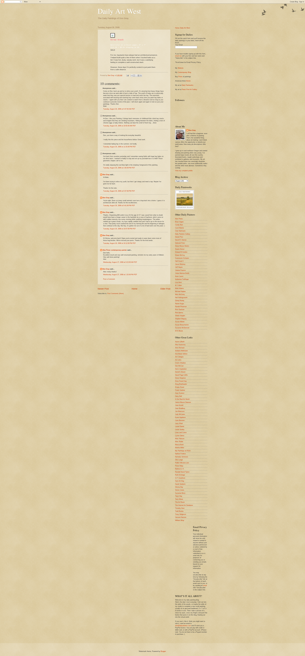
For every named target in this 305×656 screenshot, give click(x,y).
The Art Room (180, 502)
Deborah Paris (180, 243)
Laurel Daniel (179, 426)
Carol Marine (179, 228)
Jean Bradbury (180, 408)
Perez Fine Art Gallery (189, 89)
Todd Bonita (179, 511)
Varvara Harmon (180, 517)
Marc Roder (179, 441)
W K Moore (179, 331)
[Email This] (132, 75)
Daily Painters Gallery (182, 234)
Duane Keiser (179, 249)
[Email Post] (127, 75)
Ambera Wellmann (181, 351)
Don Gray (106, 174)
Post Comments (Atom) (115, 293)
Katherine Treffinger (182, 279)
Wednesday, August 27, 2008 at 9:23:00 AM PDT (120, 262)
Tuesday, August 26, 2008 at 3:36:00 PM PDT (119, 168)
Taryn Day (178, 496)
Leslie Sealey (179, 429)
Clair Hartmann (180, 231)
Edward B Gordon (181, 252)
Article (188, 81)
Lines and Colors (181, 432)
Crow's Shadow (180, 363)
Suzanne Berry (180, 493)
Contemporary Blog (184, 72)
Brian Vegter (179, 222)
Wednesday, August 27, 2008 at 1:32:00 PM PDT (120, 274)
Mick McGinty (180, 294)
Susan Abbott (179, 322)
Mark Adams (179, 288)
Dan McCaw (179, 366)
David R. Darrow (180, 240)
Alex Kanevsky (180, 345)
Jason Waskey (180, 264)
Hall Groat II (179, 261)
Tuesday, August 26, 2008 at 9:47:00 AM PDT (119, 109)
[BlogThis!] (134, 75)
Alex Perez (179, 219)
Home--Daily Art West (182, 28)
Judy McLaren (180, 414)
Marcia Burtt (179, 445)
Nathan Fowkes (180, 454)
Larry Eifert (179, 423)
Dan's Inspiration (181, 369)
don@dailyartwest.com (183, 625)
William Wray (179, 520)
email (205, 585)
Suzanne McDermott (182, 328)
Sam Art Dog (179, 481)
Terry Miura (179, 499)
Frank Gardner (180, 390)
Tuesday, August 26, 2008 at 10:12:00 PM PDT (119, 243)
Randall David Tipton (182, 472)
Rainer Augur (179, 303)
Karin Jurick (179, 276)
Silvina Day (179, 487)
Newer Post (103, 289)
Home (134, 289)
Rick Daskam (179, 309)
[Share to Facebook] (138, 75)
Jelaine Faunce (180, 270)
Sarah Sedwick (180, 484)
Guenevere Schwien (182, 258)
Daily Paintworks (187, 85)
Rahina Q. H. (179, 469)
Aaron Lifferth (179, 342)
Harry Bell (178, 396)
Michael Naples (180, 291)
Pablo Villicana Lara (182, 463)
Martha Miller (179, 448)
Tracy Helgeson (180, 514)
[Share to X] (136, 75)
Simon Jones (179, 490)
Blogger (163, 651)
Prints (180, 76)
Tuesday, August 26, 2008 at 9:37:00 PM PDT (119, 191)
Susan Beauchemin (182, 325)
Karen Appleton (180, 417)
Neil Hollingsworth (181, 297)
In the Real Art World (182, 399)
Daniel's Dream (180, 372)
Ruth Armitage (180, 475)
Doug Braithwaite (181, 384)
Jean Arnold (179, 405)
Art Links (178, 360)
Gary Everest (179, 393)
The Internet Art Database (184, 505)
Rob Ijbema (179, 313)
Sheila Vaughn (180, 316)
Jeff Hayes (179, 267)
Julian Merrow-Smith (182, 273)
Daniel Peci (179, 237)
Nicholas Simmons (181, 457)
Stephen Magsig (180, 319)
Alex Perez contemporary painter (115, 250)
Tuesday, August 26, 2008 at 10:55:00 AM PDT (119, 126)
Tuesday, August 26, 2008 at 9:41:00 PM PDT (119, 205)
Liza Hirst (178, 282)
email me (178, 56)
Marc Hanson (179, 438)
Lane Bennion (180, 420)
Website (180, 68)
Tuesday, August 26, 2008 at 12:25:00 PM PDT (119, 147)
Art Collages (179, 357)
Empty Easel (179, 387)
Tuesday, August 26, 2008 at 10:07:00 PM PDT (119, 229)
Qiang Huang (179, 300)
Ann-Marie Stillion (181, 354)
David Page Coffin (181, 375)
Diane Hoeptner (180, 378)
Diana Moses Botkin (182, 246)
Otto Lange (179, 460)
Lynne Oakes (179, 436)
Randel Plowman (181, 306)
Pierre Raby (179, 466)
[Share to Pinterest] (141, 75)
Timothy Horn (179, 508)
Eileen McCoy (180, 255)
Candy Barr (179, 225)
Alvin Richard (179, 348)
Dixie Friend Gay (181, 381)
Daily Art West (119, 11)
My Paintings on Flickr (183, 451)
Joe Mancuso (179, 411)
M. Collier (178, 285)
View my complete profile (184, 171)
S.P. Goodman (180, 478)
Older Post (165, 289)
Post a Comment (109, 279)
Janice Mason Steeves (183, 402)
